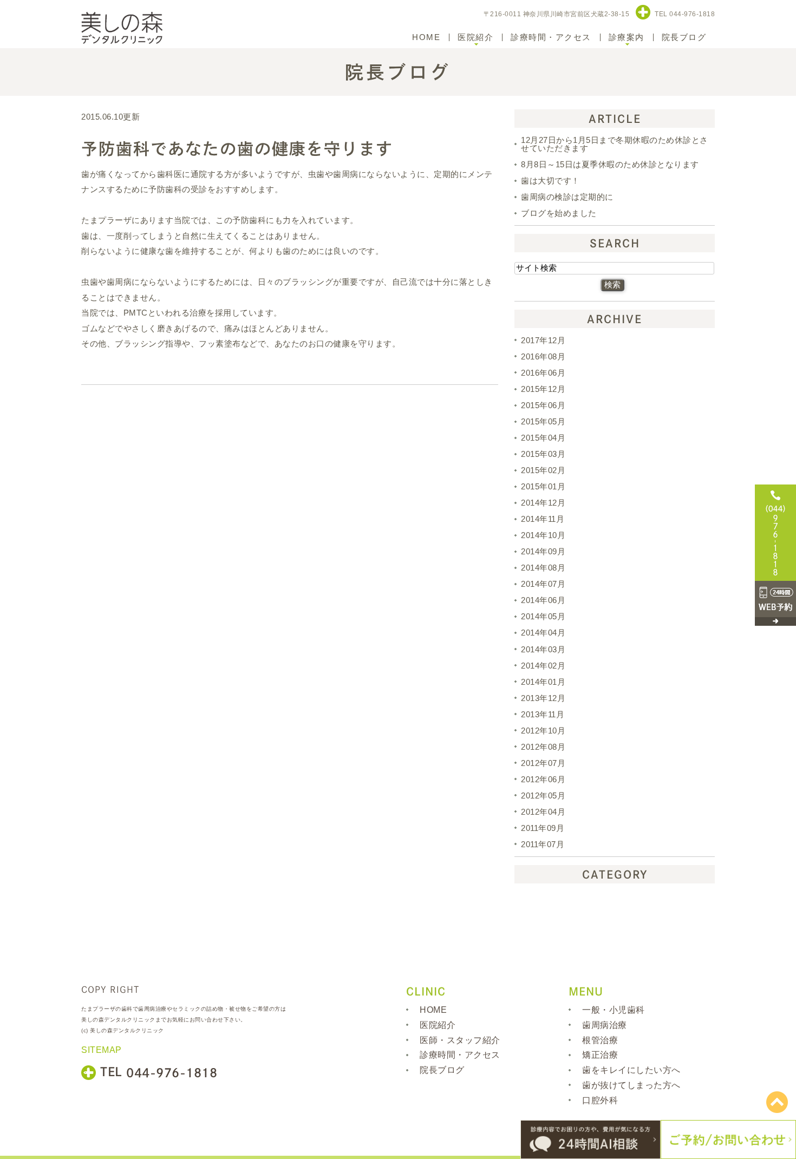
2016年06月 (543, 372)
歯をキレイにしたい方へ (631, 1070)
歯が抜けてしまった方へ (631, 1085)
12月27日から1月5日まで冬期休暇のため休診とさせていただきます (614, 144)
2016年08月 (543, 356)
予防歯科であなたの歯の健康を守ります (237, 149)
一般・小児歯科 (613, 1009)
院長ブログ (684, 37)
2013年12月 (543, 698)
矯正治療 (600, 1054)
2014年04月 (543, 633)
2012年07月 (543, 763)
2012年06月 (543, 779)
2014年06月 (543, 600)
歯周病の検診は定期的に (567, 196)
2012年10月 (543, 730)
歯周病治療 (604, 1025)
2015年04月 (543, 437)
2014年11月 (542, 518)
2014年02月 (543, 665)
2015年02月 (543, 470)
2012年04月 (543, 811)
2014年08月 (543, 567)
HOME (426, 37)
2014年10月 (543, 535)
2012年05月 (543, 795)
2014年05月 (543, 616)
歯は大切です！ (550, 180)
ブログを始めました (559, 213)
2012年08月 (543, 746)
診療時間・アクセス (551, 37)
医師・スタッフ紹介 (460, 1039)
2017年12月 (543, 340)
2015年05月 (543, 421)
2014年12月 (543, 502)
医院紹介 (475, 37)
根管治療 (600, 1039)
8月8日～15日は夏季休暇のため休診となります (610, 164)
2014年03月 (543, 649)
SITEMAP (101, 1050)
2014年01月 (543, 681)
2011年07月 (542, 844)
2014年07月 (543, 583)
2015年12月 (543, 389)
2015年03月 (543, 454)
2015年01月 (543, 486)
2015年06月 (543, 405)
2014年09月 (543, 551)
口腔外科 (600, 1100)
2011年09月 (542, 828)
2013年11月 (542, 714)
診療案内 (626, 37)
